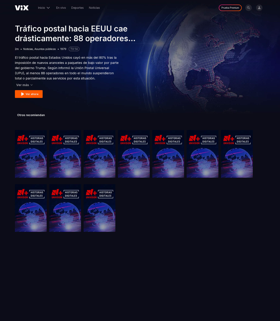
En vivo (61, 7)
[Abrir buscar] (248, 8)
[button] (31, 154)
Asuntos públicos (45, 49)
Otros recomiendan (31, 115)
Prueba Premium (230, 7)
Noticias (94, 7)
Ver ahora (32, 94)
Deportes (77, 7)
